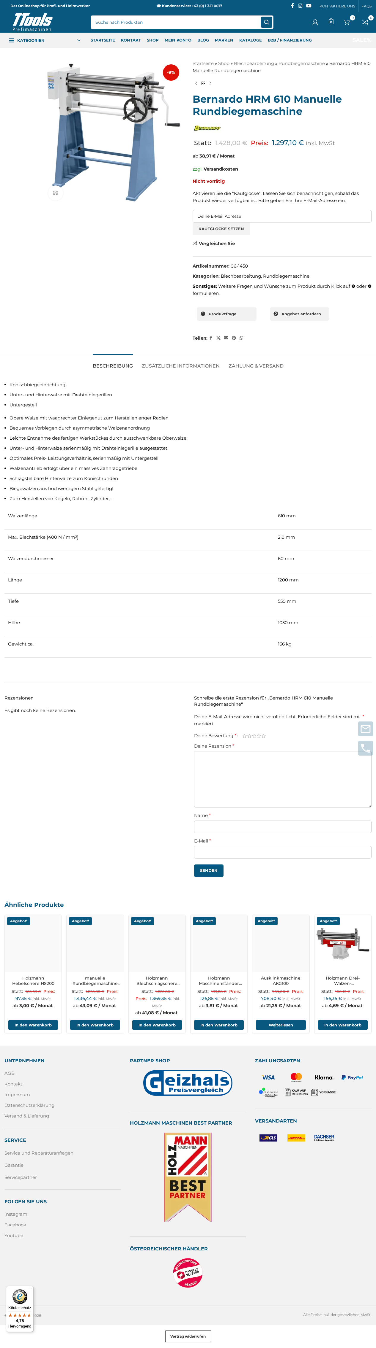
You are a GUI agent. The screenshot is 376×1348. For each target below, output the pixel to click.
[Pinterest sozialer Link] (234, 338)
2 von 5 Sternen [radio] (249, 735)
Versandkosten (221, 169)
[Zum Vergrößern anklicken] (55, 192)
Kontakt (13, 1084)
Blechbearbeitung (254, 63)
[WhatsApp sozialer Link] (241, 338)
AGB (9, 1073)
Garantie (13, 1165)
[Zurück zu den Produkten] (203, 83)
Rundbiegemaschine (302, 63)
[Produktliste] (331, 21)
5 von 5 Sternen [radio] (263, 735)
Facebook (15, 1225)
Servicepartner (20, 1177)
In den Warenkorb (33, 1025)
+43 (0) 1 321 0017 (207, 6)
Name (202, 815)
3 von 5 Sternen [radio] (254, 735)
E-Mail (202, 841)
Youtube (13, 1235)
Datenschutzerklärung (29, 1105)
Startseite (203, 63)
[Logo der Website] (32, 22)
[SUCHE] (266, 22)
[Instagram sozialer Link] (300, 5)
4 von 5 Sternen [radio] (259, 735)
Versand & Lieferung (26, 1116)
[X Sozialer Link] (218, 338)
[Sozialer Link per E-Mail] (226, 338)
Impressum (17, 1095)
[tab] (113, 363)
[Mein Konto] (315, 22)
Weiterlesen (281, 1025)
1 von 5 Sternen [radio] (244, 735)
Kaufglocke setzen (221, 228)
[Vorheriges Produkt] (196, 83)
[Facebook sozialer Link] (292, 5)
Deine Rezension (214, 746)
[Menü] (30, 1289)
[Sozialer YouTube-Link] (309, 5)
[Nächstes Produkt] (210, 83)
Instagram (15, 1214)
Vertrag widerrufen (188, 1336)
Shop (223, 63)
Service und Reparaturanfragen (38, 1153)
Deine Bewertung (215, 735)
